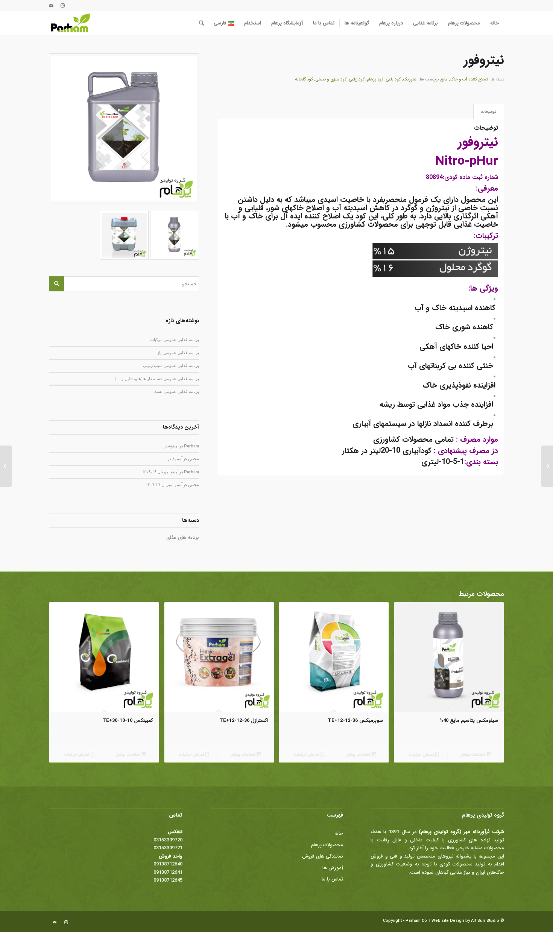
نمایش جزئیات (422, 755)
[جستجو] (201, 23)
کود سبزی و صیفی (330, 79)
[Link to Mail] (51, 5)
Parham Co (416, 921)
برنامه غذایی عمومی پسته (176, 391)
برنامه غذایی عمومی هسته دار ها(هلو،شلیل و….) (157, 378)
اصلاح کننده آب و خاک (469, 79)
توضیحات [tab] (488, 111)
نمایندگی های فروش (322, 856)
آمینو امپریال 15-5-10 (160, 471)
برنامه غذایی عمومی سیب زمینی (171, 365)
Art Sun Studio (485, 921)
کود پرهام (375, 79)
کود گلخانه (304, 79)
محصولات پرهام (327, 845)
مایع (444, 79)
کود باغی (393, 79)
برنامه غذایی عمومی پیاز (178, 352)
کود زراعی (357, 79)
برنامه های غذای (182, 537)
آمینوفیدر (171, 446)
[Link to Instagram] (62, 5)
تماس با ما (332, 879)
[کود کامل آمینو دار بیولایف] (547, 466)
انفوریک (410, 79)
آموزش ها (332, 868)
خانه (338, 833)
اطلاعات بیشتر (473, 755)
